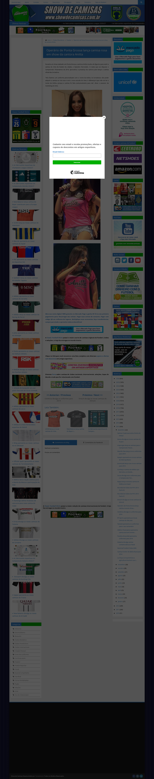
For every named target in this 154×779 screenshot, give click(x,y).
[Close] (104, 117)
